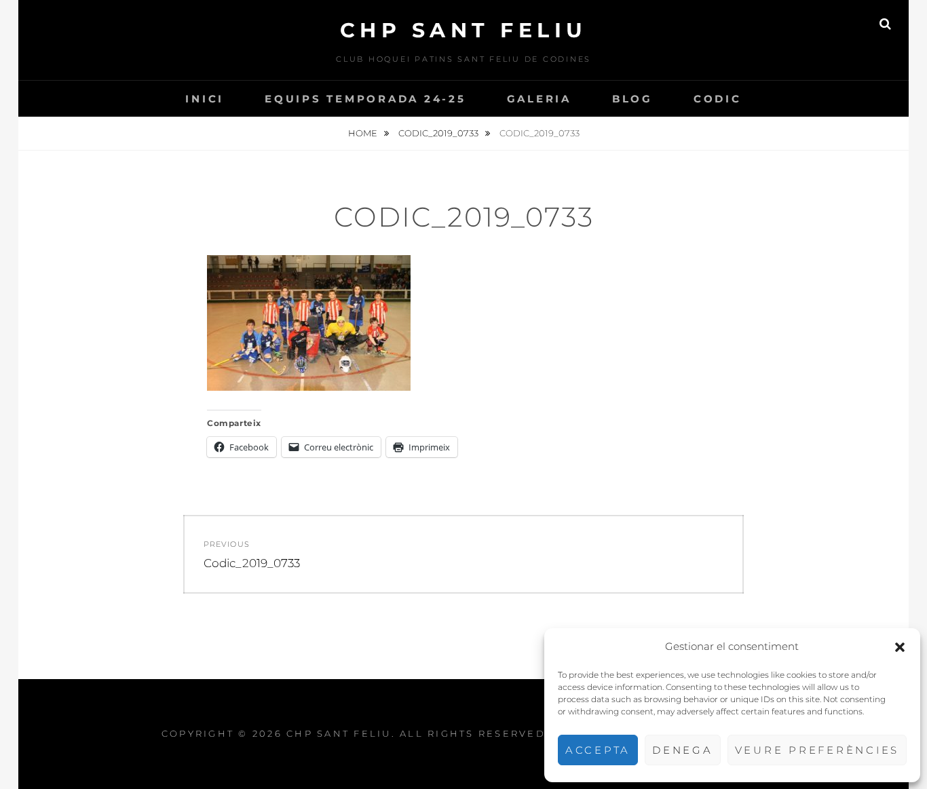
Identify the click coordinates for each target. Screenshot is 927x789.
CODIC (718, 98)
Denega (682, 750)
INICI (204, 98)
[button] (900, 647)
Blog (632, 98)
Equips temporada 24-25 (365, 98)
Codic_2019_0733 (439, 133)
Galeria (539, 98)
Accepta (597, 750)
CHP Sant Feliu (464, 30)
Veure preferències (817, 750)
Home (363, 133)
